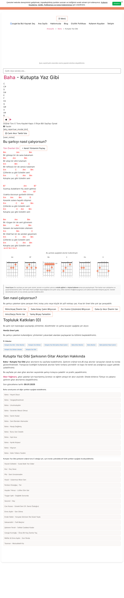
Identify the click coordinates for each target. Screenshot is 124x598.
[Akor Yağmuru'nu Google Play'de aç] (11, 119)
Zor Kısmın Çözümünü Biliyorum (75, 309)
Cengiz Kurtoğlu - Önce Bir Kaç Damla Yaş (20, 533)
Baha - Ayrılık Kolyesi (12, 442)
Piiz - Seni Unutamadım (13, 474)
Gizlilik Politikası (78, 23)
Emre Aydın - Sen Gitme (13, 512)
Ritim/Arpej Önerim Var (15, 309)
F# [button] (4, 101)
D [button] (4, 89)
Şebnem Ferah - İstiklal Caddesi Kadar (19, 527)
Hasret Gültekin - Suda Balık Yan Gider (19, 464)
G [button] (4, 104)
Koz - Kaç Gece (10, 469)
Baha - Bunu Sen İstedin (13, 432)
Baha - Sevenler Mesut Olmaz (16, 411)
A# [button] (4, 112)
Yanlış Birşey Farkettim (40, 314)
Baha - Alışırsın (10, 448)
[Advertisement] (62, 46)
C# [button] (4, 86)
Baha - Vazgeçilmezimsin (14, 400)
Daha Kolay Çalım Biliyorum (43, 309)
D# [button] (4, 92)
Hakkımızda (55, 23)
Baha (60, 29)
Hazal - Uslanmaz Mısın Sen (15, 480)
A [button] (4, 110)
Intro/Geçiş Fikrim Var (15, 314)
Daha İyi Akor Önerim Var (106, 309)
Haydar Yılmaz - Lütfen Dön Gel (16, 490)
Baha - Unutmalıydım (12, 405)
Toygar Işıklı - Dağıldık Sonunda (16, 496)
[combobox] (62, 71)
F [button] (3, 98)
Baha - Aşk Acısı (10, 437)
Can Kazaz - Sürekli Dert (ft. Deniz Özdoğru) (21, 506)
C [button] (4, 83)
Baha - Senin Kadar (12, 416)
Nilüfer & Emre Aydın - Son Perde (17, 538)
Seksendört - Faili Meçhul (14, 522)
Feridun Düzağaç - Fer (13, 485)
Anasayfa (50, 29)
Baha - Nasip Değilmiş (13, 426)
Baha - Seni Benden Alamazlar (16, 421)
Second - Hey (9, 501)
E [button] (4, 95)
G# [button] (4, 107)
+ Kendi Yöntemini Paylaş (33, 148)
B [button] (4, 115)
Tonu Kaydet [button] (22, 123)
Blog (66, 23)
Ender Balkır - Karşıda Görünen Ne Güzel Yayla (22, 517)
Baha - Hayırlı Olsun (12, 395)
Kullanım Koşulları (97, 23)
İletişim (111, 23)
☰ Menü (62, 18)
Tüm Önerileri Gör (11, 148)
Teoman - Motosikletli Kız (14, 543)
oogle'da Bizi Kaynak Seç (23, 23)
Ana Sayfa (42, 23)
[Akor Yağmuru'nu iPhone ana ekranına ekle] (6, 119)
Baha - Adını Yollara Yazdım (15, 453)
